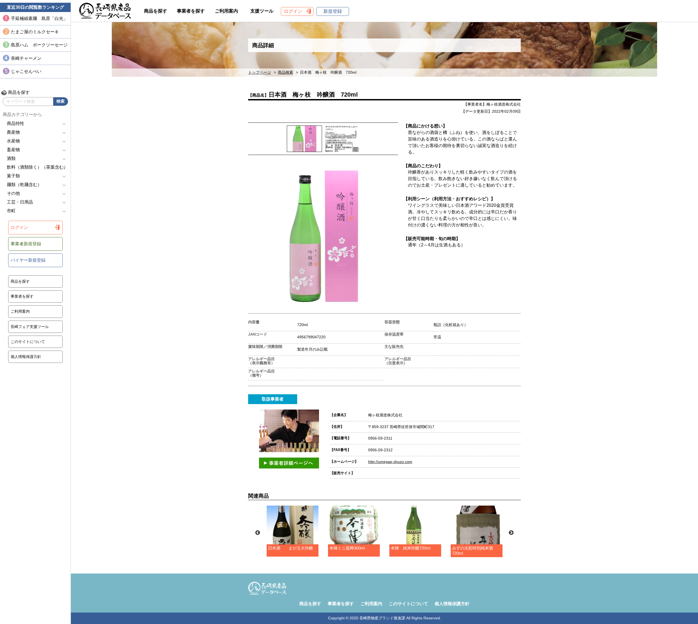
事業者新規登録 (26, 243)
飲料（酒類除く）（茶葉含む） (37, 167)
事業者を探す (22, 296)
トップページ (259, 72)
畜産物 (13, 149)
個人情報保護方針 (26, 356)
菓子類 (13, 176)
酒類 (11, 158)
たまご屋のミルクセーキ (35, 31)
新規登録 (332, 11)
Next (511, 533)
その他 (13, 193)
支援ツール (261, 11)
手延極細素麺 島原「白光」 (39, 18)
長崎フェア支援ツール (30, 326)
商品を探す (20, 281)
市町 (11, 210)
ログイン (19, 227)
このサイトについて (28, 341)
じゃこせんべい (26, 71)
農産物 (13, 132)
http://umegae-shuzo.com (390, 461)
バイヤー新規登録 (28, 260)
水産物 (13, 141)
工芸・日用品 (20, 202)
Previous (257, 533)
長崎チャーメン (26, 58)
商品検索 (285, 72)
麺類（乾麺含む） (24, 184)
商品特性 (15, 123)
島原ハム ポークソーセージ (39, 45)
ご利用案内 (20, 311)
